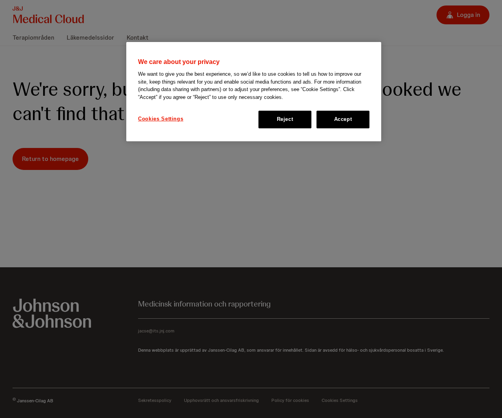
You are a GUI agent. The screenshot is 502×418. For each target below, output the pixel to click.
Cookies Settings (160, 119)
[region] (253, 91)
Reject (285, 119)
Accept (343, 119)
